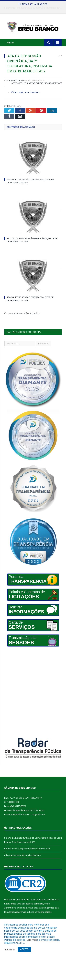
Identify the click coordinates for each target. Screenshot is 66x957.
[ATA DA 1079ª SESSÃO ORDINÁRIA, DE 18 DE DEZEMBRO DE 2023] (33, 158)
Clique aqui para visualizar (25, 92)
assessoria (27, 903)
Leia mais (32, 939)
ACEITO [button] (24, 949)
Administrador (16, 80)
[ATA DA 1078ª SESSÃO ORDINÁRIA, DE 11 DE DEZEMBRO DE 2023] (33, 276)
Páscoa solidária (12, 855)
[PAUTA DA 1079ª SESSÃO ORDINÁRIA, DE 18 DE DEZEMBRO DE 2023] (33, 217)
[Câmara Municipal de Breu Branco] (33, 26)
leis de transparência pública (19, 911)
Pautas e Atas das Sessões (49, 83)
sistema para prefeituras (46, 899)
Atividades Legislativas (23, 83)
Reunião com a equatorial (32, 7)
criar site (24, 899)
